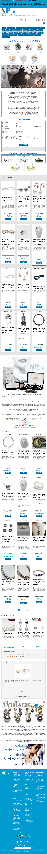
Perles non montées (37, 126)
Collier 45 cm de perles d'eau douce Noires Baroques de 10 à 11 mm (23, 682)
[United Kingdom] (39, 19)
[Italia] (41, 19)
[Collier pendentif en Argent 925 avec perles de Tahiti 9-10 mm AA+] (39, 528)
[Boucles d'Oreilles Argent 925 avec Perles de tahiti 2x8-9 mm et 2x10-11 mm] (8, 528)
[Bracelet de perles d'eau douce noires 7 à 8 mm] (38, 624)
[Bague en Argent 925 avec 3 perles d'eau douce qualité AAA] (23, 528)
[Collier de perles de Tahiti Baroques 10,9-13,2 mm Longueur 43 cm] (8, 571)
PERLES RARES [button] (40, 30)
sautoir (15, 658)
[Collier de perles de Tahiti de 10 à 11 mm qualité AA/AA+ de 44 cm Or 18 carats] (39, 442)
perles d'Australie (13, 96)
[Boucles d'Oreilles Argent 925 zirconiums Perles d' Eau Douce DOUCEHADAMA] (39, 188)
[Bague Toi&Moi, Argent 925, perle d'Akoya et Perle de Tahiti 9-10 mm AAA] (23, 232)
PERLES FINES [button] (10, 32)
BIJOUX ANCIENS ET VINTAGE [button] (29, 34)
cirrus (21, 655)
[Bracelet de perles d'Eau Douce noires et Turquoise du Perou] (39, 276)
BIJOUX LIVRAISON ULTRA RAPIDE (23, 3)
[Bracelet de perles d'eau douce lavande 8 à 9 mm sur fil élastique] (8, 442)
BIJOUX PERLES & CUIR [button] (17, 32)
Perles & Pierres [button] (4, 32)
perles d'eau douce (29, 95)
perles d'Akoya (23, 95)
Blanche (6, 136)
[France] (37, 19)
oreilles (4, 658)
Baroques (34, 125)
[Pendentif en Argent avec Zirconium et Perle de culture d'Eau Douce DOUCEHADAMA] (23, 276)
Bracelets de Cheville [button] (17, 30)
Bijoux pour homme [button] (25, 32)
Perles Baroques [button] (25, 30)
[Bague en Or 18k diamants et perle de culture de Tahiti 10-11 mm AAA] (8, 319)
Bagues (20, 126)
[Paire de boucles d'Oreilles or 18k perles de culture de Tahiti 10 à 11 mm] (23, 188)
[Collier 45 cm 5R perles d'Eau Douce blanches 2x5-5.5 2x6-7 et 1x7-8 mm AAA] (23, 442)
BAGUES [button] (3, 30)
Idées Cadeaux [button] (37, 34)
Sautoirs (34, 123)
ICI (30, 114)
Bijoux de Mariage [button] (21, 34)
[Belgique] (45, 19)
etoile (39, 655)
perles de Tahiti (36, 95)
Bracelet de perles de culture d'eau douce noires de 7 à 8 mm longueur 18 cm (38, 636)
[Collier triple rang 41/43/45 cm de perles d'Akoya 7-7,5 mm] (39, 485)
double (28, 655)
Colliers (6, 123)
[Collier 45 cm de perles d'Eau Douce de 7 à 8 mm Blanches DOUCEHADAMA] (8, 276)
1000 (31, 607)
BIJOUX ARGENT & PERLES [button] (13, 34)
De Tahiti (5, 131)
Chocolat (15, 138)
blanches (9, 655)
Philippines (21, 96)
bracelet (17, 655)
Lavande (14, 137)
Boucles (20, 125)
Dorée (6, 138)
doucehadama (34, 655)
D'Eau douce (5, 132)
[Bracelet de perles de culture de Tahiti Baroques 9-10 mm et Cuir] (8, 624)
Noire (6, 137)
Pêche (14, 136)
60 (29, 607)
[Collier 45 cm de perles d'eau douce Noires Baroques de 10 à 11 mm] (23, 673)
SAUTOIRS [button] (7, 30)
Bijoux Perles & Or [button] (5, 34)
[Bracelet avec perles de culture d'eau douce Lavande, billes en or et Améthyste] (39, 571)
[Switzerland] (43, 19)
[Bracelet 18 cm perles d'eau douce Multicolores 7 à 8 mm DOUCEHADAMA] (8, 232)
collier (24, 655)
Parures (6, 125)
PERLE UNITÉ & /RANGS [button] (33, 30)
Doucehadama (20, 131)
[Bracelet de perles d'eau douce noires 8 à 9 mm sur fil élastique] (39, 319)
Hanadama (19, 132)
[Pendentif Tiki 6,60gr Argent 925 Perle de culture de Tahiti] (23, 319)
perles (11, 658)
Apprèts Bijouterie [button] (32, 32)
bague (4, 655)
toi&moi (19, 658)
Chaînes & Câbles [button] (40, 32)
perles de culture (17, 95)
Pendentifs (21, 123)
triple (23, 658)
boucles (13, 655)
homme (42, 655)
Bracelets (6, 126)
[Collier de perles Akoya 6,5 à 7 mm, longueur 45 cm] (8, 188)
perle (8, 658)
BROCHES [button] (11, 30)
